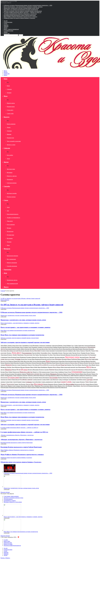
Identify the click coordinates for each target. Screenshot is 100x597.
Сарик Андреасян (63, 379)
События (7, 148)
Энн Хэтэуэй (84, 386)
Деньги (93, 350)
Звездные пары (11, 169)
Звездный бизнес (84, 357)
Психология (10, 231)
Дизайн (15, 355)
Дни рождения (28, 355)
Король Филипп (84, 363)
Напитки (51, 369)
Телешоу (9, 92)
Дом (34, 355)
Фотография (70, 384)
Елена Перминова (21, 357)
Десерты (9, 353)
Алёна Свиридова (79, 345)
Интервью (9, 172)
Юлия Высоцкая (13, 387)
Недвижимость (80, 369)
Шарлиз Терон (53, 386)
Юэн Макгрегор (62, 387)
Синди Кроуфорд (36, 382)
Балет (51, 347)
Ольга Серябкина (59, 372)
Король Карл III (74, 363)
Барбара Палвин (57, 347)
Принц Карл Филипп (85, 374)
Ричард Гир (78, 377)
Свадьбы (7, 186)
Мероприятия (82, 367)
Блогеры (27, 349)
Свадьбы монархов (12, 266)
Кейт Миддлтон (25, 361)
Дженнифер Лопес (45, 353)
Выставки (37, 350)
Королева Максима (41, 363)
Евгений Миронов (66, 355)
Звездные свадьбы (12, 193)
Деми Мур (88, 350)
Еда (89, 355)
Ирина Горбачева (72, 359)
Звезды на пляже (9, 359)
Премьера (53, 374)
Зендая (23, 359)
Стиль (6, 200)
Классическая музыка (71, 361)
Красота (6, 117)
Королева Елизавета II (20, 363)
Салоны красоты (37, 379)
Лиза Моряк (92, 365)
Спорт (63, 382)
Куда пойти (10, 155)
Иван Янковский (36, 359)
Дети (5, 273)
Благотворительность (12, 214)
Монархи (7, 249)
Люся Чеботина (16, 367)
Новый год (36, 372)
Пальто (84, 372)
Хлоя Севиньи (16, 386)
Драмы (37, 355)
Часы (8, 245)
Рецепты (60, 377)
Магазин (22, 367)
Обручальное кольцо (44, 372)
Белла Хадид (68, 347)
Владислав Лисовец (24, 350)
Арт (8, 210)
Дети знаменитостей (12, 283)
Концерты (7, 363)
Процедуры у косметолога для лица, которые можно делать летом (21, 8)
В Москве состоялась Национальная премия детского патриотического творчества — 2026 (28, 5)
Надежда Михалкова (33, 369)
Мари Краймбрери (43, 367)
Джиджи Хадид (76, 353)
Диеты (8, 127)
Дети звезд (16, 353)
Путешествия (10, 235)
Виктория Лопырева (88, 349)
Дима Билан (20, 355)
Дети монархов (26, 353)
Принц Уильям (5, 375)
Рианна (65, 377)
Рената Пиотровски (44, 377)
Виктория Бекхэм (67, 349)
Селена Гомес (9, 382)
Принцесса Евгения (45, 375)
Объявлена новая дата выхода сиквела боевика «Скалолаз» (19, 18)
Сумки (73, 382)
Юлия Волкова (5, 387)
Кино (5, 79)
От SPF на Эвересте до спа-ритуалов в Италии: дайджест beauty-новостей (32, 305)
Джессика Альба (67, 353)
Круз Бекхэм (35, 365)
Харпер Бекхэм (90, 384)
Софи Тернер (57, 382)
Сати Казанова (72, 379)
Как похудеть (4, 361)
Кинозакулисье (54, 361)
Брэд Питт (48, 349)
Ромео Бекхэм (15, 379)
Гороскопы (7, 269)
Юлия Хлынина (31, 387)
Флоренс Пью (62, 384)
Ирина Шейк (80, 359)
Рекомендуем (10, 137)
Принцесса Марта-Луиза (57, 375)
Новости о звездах (12, 176)
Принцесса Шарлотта (79, 375)
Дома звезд (10, 221)
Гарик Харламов (50, 350)
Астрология (46, 347)
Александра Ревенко (57, 345)
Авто (8, 207)
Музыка (9, 228)
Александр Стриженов (45, 345)
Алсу (72, 345)
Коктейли (92, 361)
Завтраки (51, 357)
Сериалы (9, 89)
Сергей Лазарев (17, 382)
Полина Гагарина (9, 374)
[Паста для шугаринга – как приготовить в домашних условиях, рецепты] (12, 515)
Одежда (52, 372)
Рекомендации (11, 106)
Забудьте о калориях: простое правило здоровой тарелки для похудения (23, 11)
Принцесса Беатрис (22, 375)
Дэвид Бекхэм (56, 355)
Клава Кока (62, 361)
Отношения (77, 372)
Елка (38, 357)
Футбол (83, 384)
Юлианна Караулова (93, 386)
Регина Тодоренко (33, 377)
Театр (8, 158)
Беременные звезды (12, 280)
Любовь (9, 367)
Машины (50, 367)
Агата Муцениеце (34, 345)
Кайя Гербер (95, 359)
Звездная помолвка (60, 357)
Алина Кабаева (67, 345)
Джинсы (92, 353)
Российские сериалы (26, 379)
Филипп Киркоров (48, 384)
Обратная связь (8, 542)
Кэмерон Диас (70, 365)
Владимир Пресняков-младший (10, 350)
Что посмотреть (45, 386)
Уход (32, 384)
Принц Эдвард (13, 375)
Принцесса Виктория (33, 375)
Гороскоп (65, 350)
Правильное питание (32, 374)
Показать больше (5, 492)
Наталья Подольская (70, 369)
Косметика (92, 363)
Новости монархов (12, 262)
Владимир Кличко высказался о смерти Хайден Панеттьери (20, 15)
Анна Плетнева (15, 347)
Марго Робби (33, 367)
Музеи (18, 369)
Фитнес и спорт (11, 144)
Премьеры (60, 374)
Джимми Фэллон (85, 353)
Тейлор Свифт (93, 382)
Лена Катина (84, 365)
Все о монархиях (11, 259)
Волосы (32, 350)
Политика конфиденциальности (12, 545)
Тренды (28, 384)
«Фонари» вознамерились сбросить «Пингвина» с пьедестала (20, 14)
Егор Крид (85, 355)
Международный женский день (69, 367)
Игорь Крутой (45, 359)
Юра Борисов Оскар (52, 387)
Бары (63, 347)
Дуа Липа (50, 355)
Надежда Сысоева (44, 369)
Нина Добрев (8, 372)
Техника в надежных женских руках (13, 497)
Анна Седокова (24, 347)
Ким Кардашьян (41, 361)
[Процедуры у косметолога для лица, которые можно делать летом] (12, 486)
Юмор (37, 387)
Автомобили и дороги (10, 500)
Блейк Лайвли (21, 349)
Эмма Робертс (76, 386)
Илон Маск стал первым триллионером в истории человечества (21, 9)
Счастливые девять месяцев (11, 496)
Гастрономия (58, 350)
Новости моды (11, 103)
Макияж (9, 134)
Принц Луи (95, 374)
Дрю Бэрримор (43, 355)
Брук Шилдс (33, 349)
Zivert (17, 345)
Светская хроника (11, 183)
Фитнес (56, 384)
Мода (5, 96)
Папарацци (10, 179)
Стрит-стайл (10, 113)
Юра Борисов (43, 387)
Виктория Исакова (77, 349)
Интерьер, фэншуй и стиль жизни (13, 502)
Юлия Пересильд (22, 387)
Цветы (29, 386)
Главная (3, 290)
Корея (12, 363)
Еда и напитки (11, 224)
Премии (48, 374)
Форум (6, 287)
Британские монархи (12, 255)
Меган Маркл (57, 367)
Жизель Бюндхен (44, 357)
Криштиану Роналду (26, 365)
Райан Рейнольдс (23, 377)
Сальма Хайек (45, 379)
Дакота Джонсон (80, 350)
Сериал (24, 382)
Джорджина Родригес (6, 355)
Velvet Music (4, 345)
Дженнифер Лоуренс (57, 353)
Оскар (66, 372)
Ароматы (40, 347)
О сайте (6, 540)
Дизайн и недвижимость (13, 217)
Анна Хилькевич (32, 347)
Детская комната (8, 499)
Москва (14, 369)
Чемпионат (38, 386)
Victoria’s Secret (11, 345)
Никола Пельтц (89, 369)
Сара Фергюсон (54, 379)
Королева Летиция (31, 363)
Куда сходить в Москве (53, 365)
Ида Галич (52, 359)
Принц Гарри (67, 374)
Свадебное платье (81, 379)
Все (8, 82)
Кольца (2, 363)
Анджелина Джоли (6, 347)
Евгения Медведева (76, 355)
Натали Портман (59, 369)
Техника (9, 241)
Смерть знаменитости (47, 382)
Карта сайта (7, 541)
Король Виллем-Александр (63, 363)
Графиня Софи (72, 350)
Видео (61, 349)
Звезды (6, 162)
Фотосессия (77, 384)
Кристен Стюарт (16, 365)
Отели (69, 372)
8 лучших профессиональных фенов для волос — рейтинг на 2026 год (22, 12)
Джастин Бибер (36, 353)
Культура (63, 365)
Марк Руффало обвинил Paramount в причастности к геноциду (20, 16)
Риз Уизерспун (71, 377)
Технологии (10, 384)
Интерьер (64, 359)
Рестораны (10, 238)
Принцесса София (69, 375)
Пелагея (88, 372)
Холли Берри (23, 386)
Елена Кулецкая (12, 357)
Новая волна (16, 372)
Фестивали (38, 384)
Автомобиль (25, 345)
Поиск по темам (8, 544)
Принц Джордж (75, 374)
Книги (78, 361)
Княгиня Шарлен (85, 361)
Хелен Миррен (8, 386)
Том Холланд (22, 384)
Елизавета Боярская (31, 357)
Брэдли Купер (55, 349)
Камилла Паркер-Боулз (15, 361)
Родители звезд (86, 377)
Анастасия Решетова (89, 345)
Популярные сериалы (20, 374)
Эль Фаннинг (69, 386)
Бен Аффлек (75, 347)
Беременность (83, 347)
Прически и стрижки (91, 375)
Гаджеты (43, 350)
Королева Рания (51, 363)
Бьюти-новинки (11, 124)
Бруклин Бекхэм (41, 349)
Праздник (42, 374)
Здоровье (9, 131)
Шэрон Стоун (61, 386)
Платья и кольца (11, 196)
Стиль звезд (10, 110)
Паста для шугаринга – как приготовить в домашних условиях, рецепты (23, 6)
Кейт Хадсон (33, 361)
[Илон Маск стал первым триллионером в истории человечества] (12, 530)
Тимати (16, 384)
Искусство (88, 359)
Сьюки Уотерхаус (80, 382)
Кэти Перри (78, 365)
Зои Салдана (28, 359)
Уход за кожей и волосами (14, 141)
